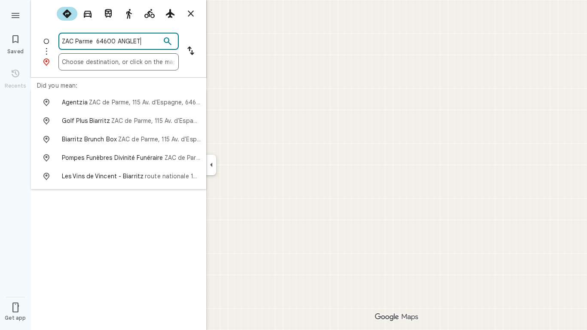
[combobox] (111, 41)
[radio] (67, 13)
